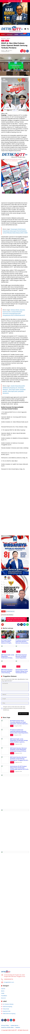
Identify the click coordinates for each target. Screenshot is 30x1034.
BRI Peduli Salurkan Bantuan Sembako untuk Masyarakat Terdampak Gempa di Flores (22, 656)
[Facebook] (18, 624)
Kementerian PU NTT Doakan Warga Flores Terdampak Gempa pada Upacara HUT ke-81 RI (22, 671)
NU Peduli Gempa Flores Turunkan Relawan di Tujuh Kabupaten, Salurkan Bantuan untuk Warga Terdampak (7, 641)
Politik (2, 993)
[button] (28, 29)
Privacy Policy (5, 1025)
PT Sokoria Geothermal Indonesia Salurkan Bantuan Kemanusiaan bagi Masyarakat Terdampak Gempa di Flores (22, 641)
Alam (18, 636)
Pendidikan (4, 995)
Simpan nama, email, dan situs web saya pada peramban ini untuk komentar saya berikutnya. (14, 708)
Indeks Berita (14, 1025)
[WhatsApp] (27, 624)
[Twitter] (21, 624)
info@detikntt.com (9, 982)
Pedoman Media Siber (7, 1027)
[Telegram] (24, 624)
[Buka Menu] (25, 29)
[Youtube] (14, 1020)
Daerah (7, 40)
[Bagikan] (27, 51)
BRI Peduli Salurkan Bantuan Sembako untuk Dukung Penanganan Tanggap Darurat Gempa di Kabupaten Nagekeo (7, 671)
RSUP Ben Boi (11, 611)
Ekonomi (3, 998)
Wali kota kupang (7, 1006)
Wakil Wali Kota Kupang (9, 1013)
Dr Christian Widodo (8, 1004)
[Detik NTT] (12, 28)
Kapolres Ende (6, 1011)
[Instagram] (8, 1020)
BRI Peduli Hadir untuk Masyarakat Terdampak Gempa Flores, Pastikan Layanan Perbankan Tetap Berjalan (7, 656)
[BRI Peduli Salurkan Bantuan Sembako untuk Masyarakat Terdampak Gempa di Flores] (22, 649)
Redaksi (3, 50)
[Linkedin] (11, 1020)
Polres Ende (6, 1009)
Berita (3, 40)
